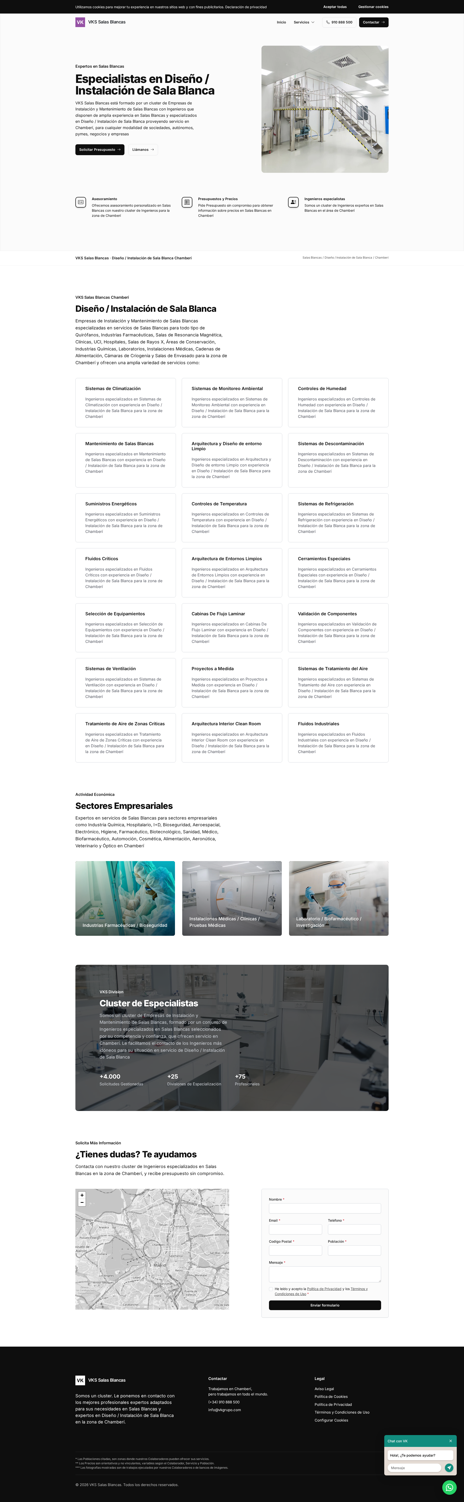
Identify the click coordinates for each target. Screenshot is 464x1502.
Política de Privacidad (324, 1289)
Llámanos (140, 149)
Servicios (301, 22)
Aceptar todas (335, 7)
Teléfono (336, 1220)
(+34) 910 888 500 (223, 1402)
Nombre (276, 1199)
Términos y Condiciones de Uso (342, 1412)
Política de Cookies (331, 1396)
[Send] (449, 1468)
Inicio (281, 22)
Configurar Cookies (331, 1420)
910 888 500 (342, 22)
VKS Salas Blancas (106, 21)
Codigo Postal (281, 1241)
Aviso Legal (324, 1388)
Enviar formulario (325, 1305)
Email (274, 1220)
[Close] (450, 1441)
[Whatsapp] (449, 1487)
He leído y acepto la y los (321, 1291)
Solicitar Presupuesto (97, 149)
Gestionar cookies (373, 7)
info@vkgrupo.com (224, 1410)
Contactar (371, 22)
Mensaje (277, 1262)
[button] (152, 1249)
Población (337, 1241)
